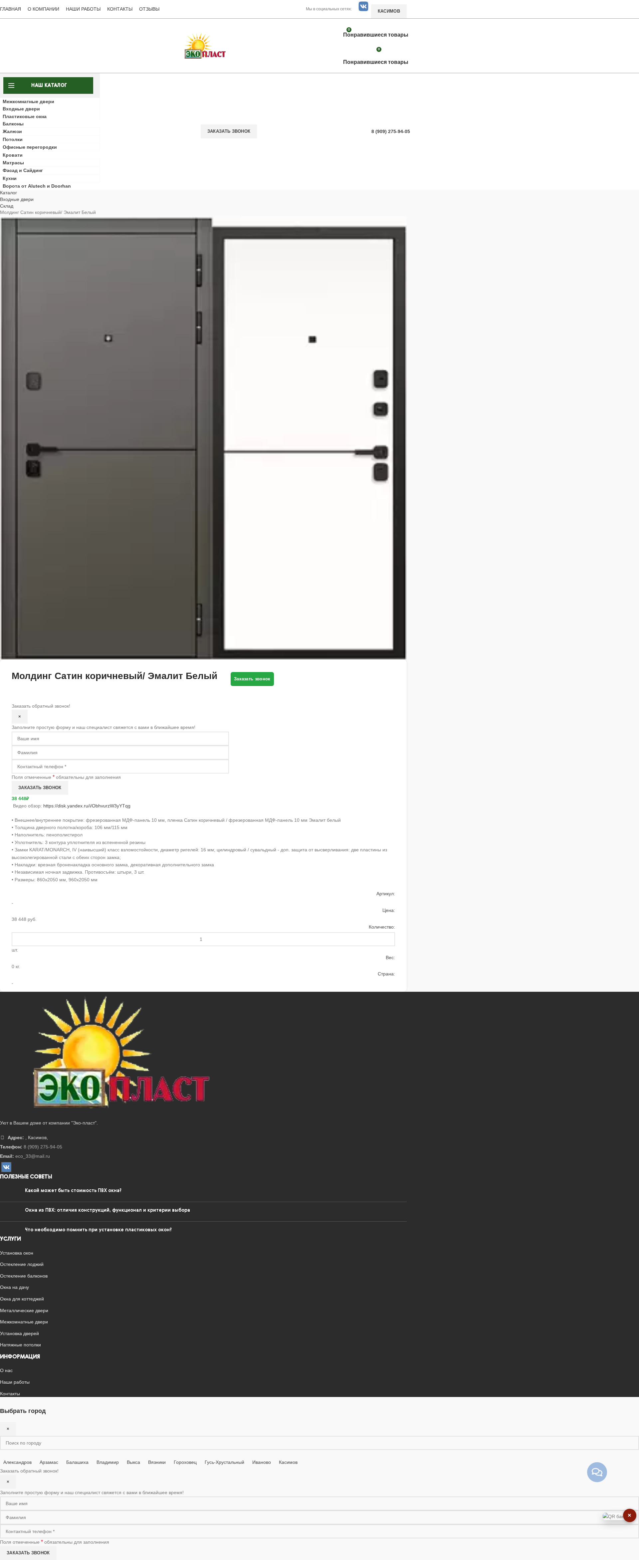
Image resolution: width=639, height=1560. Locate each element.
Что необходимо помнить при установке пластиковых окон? (98, 1230)
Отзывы (149, 9)
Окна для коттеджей (22, 1298)
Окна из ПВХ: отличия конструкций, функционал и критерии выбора (107, 1210)
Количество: (382, 927)
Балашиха (77, 1462)
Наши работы (83, 9)
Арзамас (49, 1462)
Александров (17, 1462)
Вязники (157, 1462)
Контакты (119, 9)
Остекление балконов (24, 1276)
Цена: (388, 910)
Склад (6, 206)
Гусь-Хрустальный (224, 1462)
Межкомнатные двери (24, 1321)
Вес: (390, 957)
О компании (43, 9)
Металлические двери (24, 1310)
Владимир (108, 1462)
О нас (6, 1370)
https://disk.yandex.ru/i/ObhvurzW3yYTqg (86, 805)
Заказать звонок (229, 131)
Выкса (133, 1462)
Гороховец (185, 1462)
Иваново (261, 1462)
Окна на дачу (14, 1287)
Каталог (8, 192)
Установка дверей (19, 1333)
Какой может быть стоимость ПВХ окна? (73, 1190)
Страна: (386, 973)
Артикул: (385, 893)
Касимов (288, 1462)
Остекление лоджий (22, 1264)
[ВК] (363, 6)
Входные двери (17, 199)
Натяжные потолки (20, 1344)
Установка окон (16, 1253)
